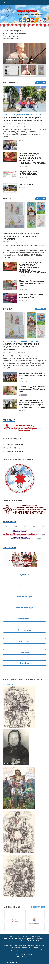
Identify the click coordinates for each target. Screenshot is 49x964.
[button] (5, 921)
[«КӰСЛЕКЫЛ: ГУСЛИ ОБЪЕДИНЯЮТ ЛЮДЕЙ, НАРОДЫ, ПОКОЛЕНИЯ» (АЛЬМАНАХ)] (24, 229)
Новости (12, 115)
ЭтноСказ (24, 663)
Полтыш (7, 726)
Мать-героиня (10, 763)
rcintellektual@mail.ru (26, 954)
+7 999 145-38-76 (25, 957)
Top (46, 961)
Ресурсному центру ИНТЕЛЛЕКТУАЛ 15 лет (29, 173)
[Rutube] (28, 21)
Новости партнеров (24, 115)
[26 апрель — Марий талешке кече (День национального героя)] (10, 281)
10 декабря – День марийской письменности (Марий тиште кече (32, 389)
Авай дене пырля (24, 597)
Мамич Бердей (10, 895)
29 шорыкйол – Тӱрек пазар (13, 451)
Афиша (5, 115)
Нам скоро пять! (26, 184)
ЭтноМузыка (33, 231)
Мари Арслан (26, 11)
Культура (6, 231)
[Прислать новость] (44, 21)
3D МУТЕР (24, 586)
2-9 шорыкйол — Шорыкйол (13, 444)
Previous (6, 53)
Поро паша (38, 115)
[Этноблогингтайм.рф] (40, 21)
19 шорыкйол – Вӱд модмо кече (14, 448)
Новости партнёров (24, 608)
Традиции (23, 231)
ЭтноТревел (24, 641)
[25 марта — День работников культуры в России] (10, 295)
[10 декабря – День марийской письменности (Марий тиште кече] (10, 387)
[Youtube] (32, 21)
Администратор (20, 123)
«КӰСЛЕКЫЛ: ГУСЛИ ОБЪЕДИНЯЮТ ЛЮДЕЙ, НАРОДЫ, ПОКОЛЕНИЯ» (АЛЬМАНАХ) (21, 236)
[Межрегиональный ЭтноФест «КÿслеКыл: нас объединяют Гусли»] (10, 373)
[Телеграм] (20, 21)
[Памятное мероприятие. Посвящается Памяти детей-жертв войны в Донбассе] (24, 87)
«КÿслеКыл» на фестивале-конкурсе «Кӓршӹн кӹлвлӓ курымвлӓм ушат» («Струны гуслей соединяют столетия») (32, 403)
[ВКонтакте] (24, 21)
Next (42, 53)
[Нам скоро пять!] (10, 184)
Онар (6, 851)
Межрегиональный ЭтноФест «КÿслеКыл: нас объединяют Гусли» (32, 375)
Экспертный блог (24, 619)
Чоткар (7, 807)
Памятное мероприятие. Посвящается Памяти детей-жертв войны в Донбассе (22, 118)
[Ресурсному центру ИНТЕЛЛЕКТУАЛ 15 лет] (10, 172)
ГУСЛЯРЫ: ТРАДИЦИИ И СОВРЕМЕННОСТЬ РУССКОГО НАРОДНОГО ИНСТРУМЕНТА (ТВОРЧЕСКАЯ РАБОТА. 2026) (32, 158)
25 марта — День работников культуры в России (32, 295)
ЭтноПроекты (24, 630)
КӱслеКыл (14, 231)
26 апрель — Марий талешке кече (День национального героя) (31, 283)
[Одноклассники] (36, 21)
